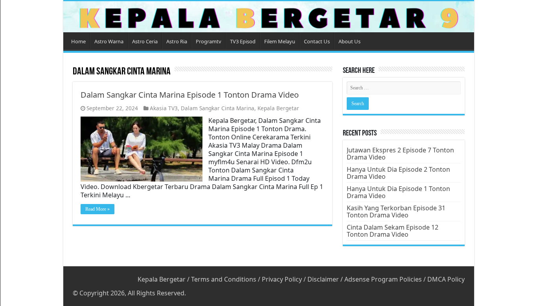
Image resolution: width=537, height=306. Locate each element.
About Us (349, 41)
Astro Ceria (145, 41)
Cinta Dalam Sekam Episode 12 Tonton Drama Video (392, 231)
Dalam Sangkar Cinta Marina (217, 108)
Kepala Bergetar (278, 108)
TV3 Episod (243, 41)
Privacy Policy (282, 279)
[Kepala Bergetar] (268, 16)
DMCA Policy (446, 279)
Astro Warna (108, 41)
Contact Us (317, 41)
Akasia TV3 (164, 108)
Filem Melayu (279, 41)
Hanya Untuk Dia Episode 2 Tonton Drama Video (398, 173)
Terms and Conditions (223, 279)
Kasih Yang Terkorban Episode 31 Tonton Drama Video (396, 211)
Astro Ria (176, 41)
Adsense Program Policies (383, 279)
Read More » (97, 209)
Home (78, 41)
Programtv (208, 41)
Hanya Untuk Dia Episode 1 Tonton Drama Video (398, 192)
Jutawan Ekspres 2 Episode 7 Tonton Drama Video (400, 153)
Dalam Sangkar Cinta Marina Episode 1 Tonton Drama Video (190, 94)
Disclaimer (323, 279)
